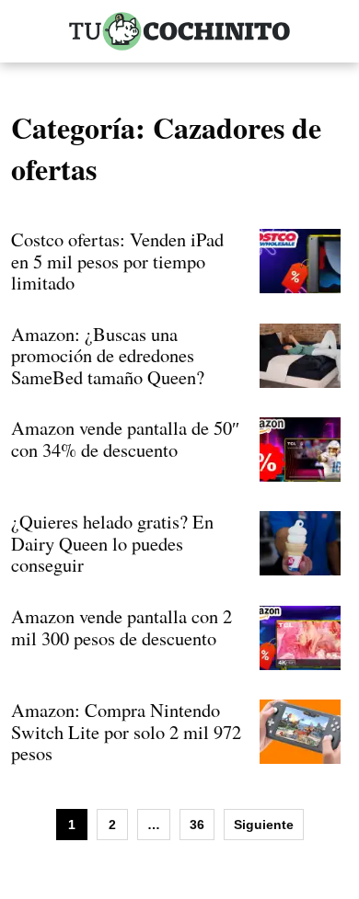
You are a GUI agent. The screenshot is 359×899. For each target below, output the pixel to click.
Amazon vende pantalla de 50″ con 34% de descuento (125, 438)
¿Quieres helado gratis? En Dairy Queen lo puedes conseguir (112, 542)
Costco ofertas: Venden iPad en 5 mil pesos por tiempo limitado (117, 260)
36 (197, 824)
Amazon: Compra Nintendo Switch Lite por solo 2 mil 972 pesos (126, 731)
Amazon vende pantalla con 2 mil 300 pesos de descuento (121, 627)
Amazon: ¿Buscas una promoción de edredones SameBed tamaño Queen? (107, 355)
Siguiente (264, 824)
